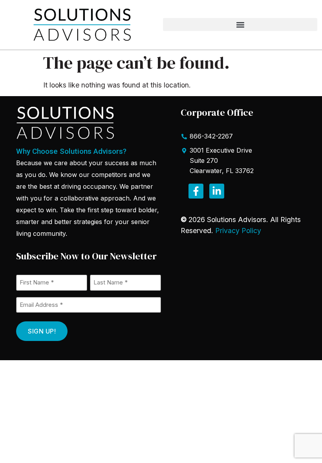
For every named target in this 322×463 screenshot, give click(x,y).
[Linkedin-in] (216, 191)
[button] (240, 24)
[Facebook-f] (195, 191)
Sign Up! (42, 331)
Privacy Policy (238, 230)
